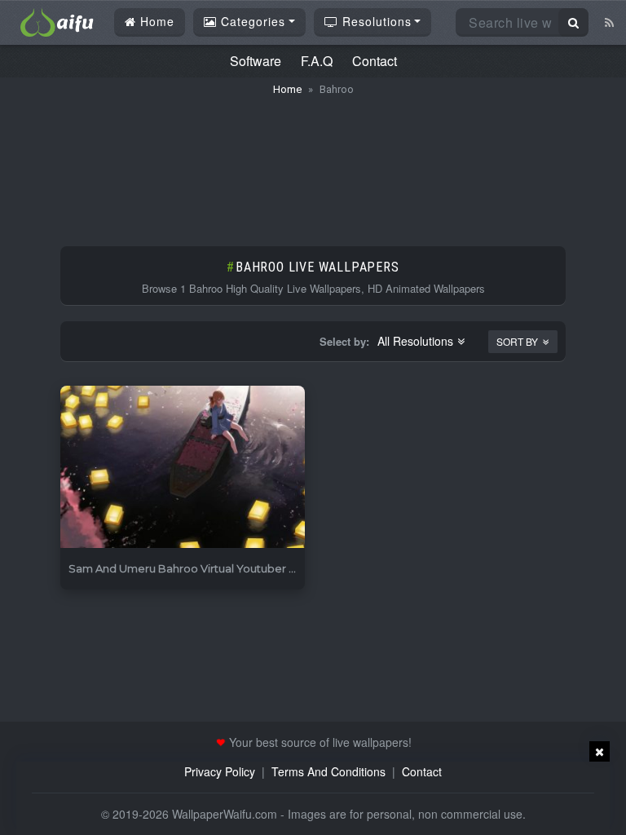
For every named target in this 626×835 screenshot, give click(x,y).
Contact (374, 60)
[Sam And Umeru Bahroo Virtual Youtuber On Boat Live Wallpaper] (182, 468)
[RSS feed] (609, 22)
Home (155, 21)
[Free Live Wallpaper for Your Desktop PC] (57, 20)
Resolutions (375, 21)
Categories (251, 21)
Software (255, 60)
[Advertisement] (313, 163)
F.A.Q (317, 60)
